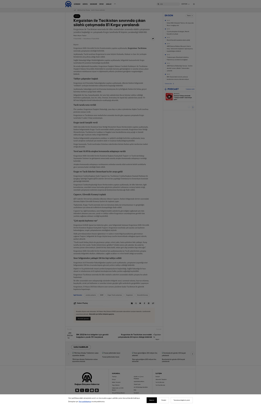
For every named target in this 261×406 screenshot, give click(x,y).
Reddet (163, 400)
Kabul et (151, 400)
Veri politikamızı (85, 402)
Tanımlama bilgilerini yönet (182, 400)
